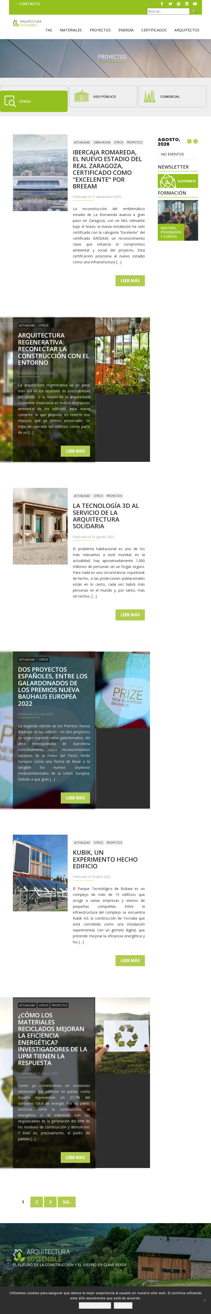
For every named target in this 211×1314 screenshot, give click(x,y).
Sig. (67, 1202)
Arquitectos (186, 30)
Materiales (71, 30)
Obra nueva (102, 142)
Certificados (154, 30)
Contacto (29, 3)
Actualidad (82, 142)
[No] (204, 1300)
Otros (118, 142)
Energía (126, 30)
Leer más (130, 280)
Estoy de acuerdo (95, 1305)
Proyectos (100, 30)
